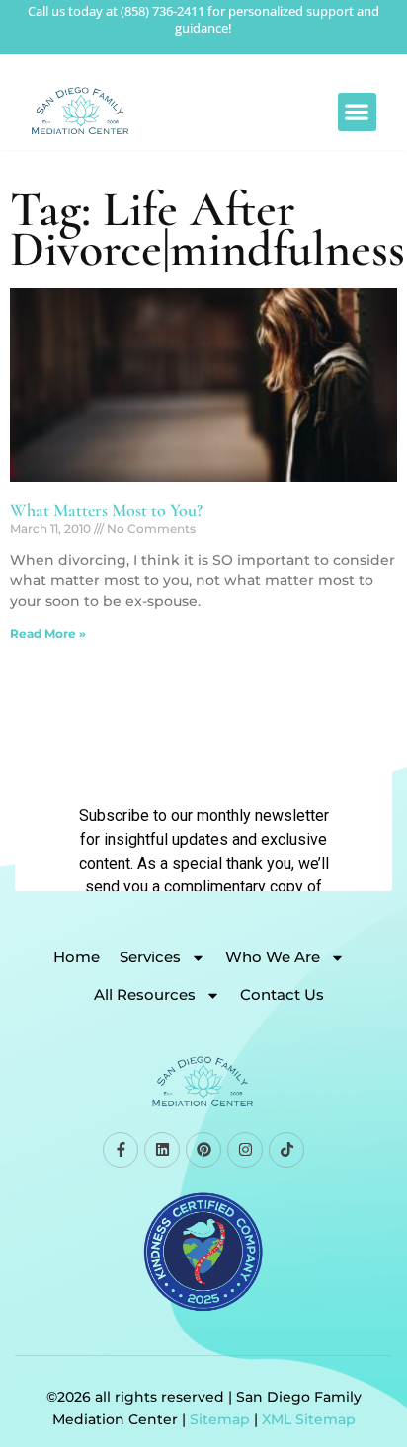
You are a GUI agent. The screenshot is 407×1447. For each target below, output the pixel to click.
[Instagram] (245, 1150)
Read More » (48, 633)
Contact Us (282, 994)
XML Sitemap (309, 1419)
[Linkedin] (162, 1150)
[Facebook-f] (120, 1150)
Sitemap (220, 1419)
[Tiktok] (286, 1150)
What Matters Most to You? (106, 510)
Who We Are (272, 957)
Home (76, 957)
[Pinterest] (203, 1150)
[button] (357, 112)
